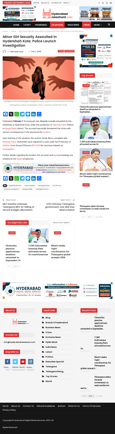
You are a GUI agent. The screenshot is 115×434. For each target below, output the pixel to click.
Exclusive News (53, 337)
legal (55, 155)
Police (63, 125)
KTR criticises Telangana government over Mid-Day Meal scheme (59, 207)
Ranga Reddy (11, 128)
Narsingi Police (9, 142)
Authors (61, 406)
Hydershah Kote (15, 186)
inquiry (20, 159)
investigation (8, 149)
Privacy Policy (9, 410)
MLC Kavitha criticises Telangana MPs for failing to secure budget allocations (18, 207)
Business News (53, 327)
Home (36, 2)
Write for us (74, 406)
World (49, 381)
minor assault (30, 186)
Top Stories (52, 376)
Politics (49, 356)
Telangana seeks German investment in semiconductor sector (96, 382)
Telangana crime (42, 189)
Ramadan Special (55, 361)
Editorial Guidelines (46, 406)
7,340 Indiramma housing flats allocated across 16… (95, 343)
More (66, 2)
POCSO (35, 145)
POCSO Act (57, 186)
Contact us (56, 2)
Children (6, 145)
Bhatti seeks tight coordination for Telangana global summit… (96, 363)
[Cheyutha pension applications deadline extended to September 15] (16, 236)
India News (73, 24)
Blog (48, 317)
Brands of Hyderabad (57, 322)
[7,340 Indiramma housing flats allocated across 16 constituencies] (38, 236)
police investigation (11, 189)
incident (46, 132)
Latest (27, 24)
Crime (86, 24)
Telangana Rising (54, 371)
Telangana (57, 24)
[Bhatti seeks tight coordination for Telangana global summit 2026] (61, 236)
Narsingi (56, 125)
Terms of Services (91, 406)
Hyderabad (41, 24)
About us (45, 2)
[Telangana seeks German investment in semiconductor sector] (96, 192)
